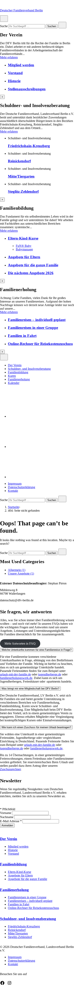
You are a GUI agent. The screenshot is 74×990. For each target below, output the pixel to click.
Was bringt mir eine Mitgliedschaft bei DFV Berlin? (30, 688)
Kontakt (13, 490)
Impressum (15, 483)
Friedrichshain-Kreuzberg (29, 146)
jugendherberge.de (49, 674)
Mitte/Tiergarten (21, 176)
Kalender (13, 383)
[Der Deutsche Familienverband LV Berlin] (37, 416)
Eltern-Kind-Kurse (23, 238)
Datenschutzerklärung (21, 487)
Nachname (7, 817)
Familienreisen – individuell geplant (37, 320)
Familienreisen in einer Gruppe (33, 328)
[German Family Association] (37, 446)
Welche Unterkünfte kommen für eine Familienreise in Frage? (36, 649)
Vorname (6, 813)
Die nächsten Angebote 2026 (30, 273)
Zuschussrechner (10, 769)
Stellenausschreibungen (27, 89)
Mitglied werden (21, 65)
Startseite (13, 507)
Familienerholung (19, 379)
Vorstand (15, 73)
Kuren (12, 375)
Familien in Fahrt (22, 336)
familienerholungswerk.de (16, 678)
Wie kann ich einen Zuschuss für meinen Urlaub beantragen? (36, 727)
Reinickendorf (19, 161)
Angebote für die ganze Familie (33, 265)
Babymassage (24, 249)
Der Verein (15, 365)
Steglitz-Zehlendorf (23, 191)
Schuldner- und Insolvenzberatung (29, 368)
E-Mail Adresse (11, 821)
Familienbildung (18, 372)
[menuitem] (41, 365)
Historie (14, 81)
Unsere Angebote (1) (21, 573)
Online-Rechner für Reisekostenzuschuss (40, 344)
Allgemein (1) (16, 570)
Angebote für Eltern (24, 257)
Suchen (51, 26)
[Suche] (37, 477)
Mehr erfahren (9, 57)
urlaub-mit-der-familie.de (15, 674)
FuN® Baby (23, 245)
